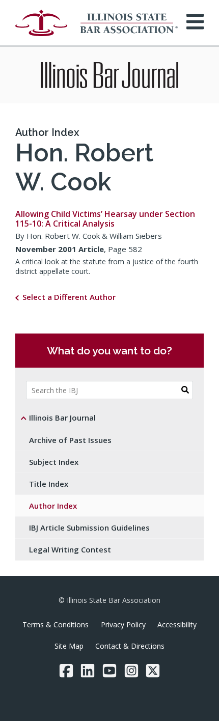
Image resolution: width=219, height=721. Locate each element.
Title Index (48, 484)
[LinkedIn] (87, 670)
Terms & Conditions (55, 624)
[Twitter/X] (152, 670)
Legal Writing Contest (70, 549)
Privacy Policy (123, 624)
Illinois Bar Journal (62, 417)
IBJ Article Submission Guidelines (89, 527)
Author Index (47, 132)
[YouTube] (109, 670)
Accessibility (177, 624)
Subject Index (53, 462)
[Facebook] (66, 670)
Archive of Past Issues (70, 440)
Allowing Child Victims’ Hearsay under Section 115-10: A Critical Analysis (105, 218)
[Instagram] (131, 670)
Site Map (69, 646)
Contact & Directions (130, 646)
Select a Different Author (69, 297)
